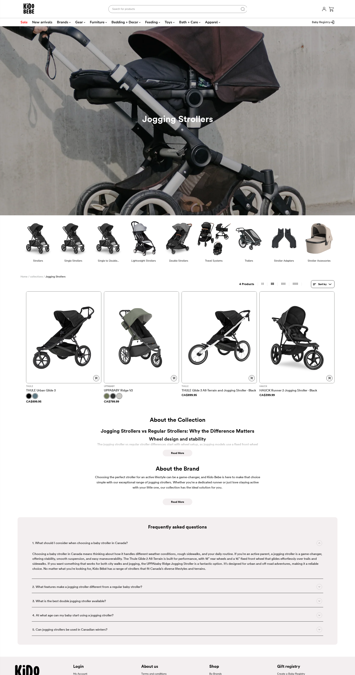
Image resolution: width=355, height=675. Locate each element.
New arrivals (42, 22)
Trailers (249, 260)
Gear (79, 22)
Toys (169, 22)
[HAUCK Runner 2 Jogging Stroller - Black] (297, 337)
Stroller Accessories (319, 260)
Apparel (212, 22)
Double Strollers (178, 260)
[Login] (324, 9)
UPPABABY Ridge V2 (118, 390)
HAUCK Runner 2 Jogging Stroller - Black (288, 390)
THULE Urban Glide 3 (41, 390)
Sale (24, 22)
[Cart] (331, 9)
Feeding (152, 22)
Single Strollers (73, 260)
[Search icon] (243, 9)
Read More (177, 453)
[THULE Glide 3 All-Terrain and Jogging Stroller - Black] (219, 337)
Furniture (97, 22)
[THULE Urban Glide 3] (63, 337)
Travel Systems (214, 260)
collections (36, 276)
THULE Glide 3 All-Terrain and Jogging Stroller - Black (219, 390)
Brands (63, 22)
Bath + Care (189, 22)
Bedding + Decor (125, 22)
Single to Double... (108, 260)
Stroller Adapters (284, 260)
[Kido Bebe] (31, 9)
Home (24, 276)
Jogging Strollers (55, 276)
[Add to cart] (96, 378)
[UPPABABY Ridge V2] (141, 337)
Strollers (38, 260)
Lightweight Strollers (143, 260)
